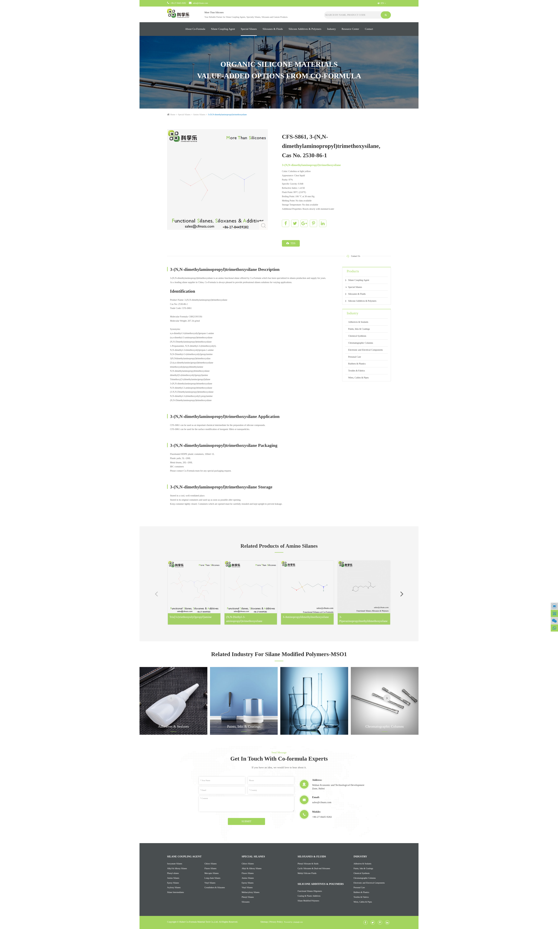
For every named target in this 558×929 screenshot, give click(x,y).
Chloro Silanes (210, 864)
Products (353, 271)
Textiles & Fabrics (356, 370)
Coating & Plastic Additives (309, 896)
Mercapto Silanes (211, 873)
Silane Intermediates (175, 892)
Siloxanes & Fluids (273, 28)
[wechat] (554, 620)
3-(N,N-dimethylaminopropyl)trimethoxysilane (227, 114)
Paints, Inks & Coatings (359, 329)
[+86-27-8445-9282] (554, 613)
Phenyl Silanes (248, 897)
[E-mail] (554, 606)
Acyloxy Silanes (173, 887)
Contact (369, 28)
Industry (331, 28)
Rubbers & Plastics (357, 363)
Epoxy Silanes (173, 883)
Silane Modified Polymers (308, 901)
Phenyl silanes (173, 873)
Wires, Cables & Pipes (358, 377)
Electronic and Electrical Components (365, 350)
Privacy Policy (276, 922)
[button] (401, 593)
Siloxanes (246, 902)
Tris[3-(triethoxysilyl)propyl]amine (190, 616)
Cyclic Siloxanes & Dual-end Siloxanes (314, 868)
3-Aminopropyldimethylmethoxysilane (306, 616)
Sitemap (264, 922)
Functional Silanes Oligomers (310, 891)
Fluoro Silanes (210, 868)
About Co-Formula (195, 28)
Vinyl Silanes (209, 883)
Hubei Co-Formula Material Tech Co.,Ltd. (198, 922)
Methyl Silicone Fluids (307, 873)
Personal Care (354, 357)
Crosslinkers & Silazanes (214, 887)
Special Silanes (249, 28)
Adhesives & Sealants (358, 322)
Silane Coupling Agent (223, 28)
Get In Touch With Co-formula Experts (279, 758)
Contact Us (355, 256)
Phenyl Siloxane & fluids (308, 864)
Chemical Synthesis (357, 336)
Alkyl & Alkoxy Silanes (177, 868)
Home (172, 114)
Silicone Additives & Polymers (305, 28)
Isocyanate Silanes (174, 864)
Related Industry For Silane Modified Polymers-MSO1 (279, 654)
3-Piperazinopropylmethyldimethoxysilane (363, 619)
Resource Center (350, 28)
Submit (246, 821)
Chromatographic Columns (360, 343)
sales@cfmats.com (200, 3)
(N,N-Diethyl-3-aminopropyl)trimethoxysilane (244, 619)
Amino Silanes (199, 114)
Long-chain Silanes (212, 878)
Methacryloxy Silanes (250, 892)
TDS (292, 243)
